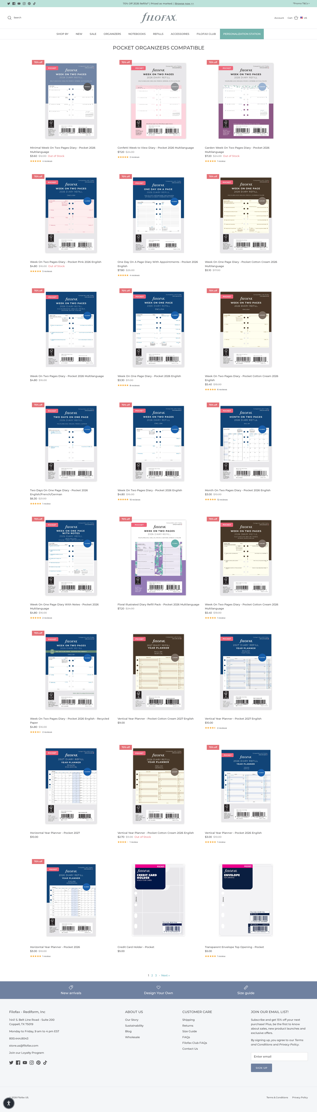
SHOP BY (62, 34)
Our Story (131, 1019)
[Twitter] (8, 3)
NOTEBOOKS (137, 34)
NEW (79, 34)
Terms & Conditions (277, 1097)
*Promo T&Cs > (301, 3)
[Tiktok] (34, 3)
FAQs (186, 1037)
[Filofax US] (158, 18)
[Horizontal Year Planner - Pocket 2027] (71, 786)
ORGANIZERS (112, 34)
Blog (128, 1031)
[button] (9, 1103)
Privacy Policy (300, 1097)
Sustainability (134, 1025)
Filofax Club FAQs (194, 1043)
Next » (165, 975)
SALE (93, 34)
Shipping (188, 1019)
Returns (187, 1025)
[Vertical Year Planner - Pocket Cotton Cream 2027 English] (159, 672)
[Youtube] (19, 3)
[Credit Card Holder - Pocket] (159, 900)
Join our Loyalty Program (26, 1052)
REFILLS (158, 34)
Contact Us (190, 1048)
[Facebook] (13, 3)
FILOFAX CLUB (206, 34)
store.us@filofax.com (23, 1045)
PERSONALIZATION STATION (241, 34)
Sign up (261, 1067)
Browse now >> (184, 3)
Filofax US (22, 1097)
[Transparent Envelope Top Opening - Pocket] (246, 900)
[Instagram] (24, 3)
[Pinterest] (29, 3)
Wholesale (132, 1037)
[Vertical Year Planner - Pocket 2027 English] (246, 672)
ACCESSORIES (180, 34)
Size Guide (189, 1031)
